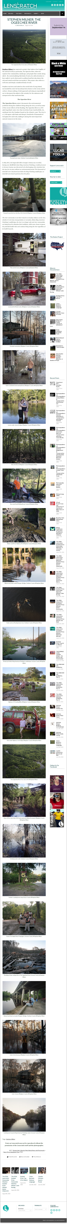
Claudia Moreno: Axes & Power (40, 1179)
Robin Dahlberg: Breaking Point (59, 332)
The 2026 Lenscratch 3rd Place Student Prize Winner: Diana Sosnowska (60, 605)
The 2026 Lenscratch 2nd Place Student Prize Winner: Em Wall (60, 618)
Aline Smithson (20, 25)
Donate (53, 171)
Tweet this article (13, 1156)
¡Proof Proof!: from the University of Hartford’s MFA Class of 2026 (60, 507)
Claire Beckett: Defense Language (32, 1179)
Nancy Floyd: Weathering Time (11, 1152)
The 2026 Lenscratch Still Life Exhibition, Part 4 (59, 697)
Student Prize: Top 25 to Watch (24, 1178)
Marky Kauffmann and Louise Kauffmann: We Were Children (59, 531)
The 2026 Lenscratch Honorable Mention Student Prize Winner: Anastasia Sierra (60, 577)
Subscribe (54, 182)
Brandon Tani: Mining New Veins (60, 519)
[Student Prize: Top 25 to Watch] (24, 1173)
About (61, 1)
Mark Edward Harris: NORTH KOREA (60, 340)
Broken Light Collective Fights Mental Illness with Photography (29, 1150)
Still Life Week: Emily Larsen (59, 734)
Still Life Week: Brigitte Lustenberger (60, 725)
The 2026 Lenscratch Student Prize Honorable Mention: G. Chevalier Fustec (60, 546)
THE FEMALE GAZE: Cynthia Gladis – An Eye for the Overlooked (60, 655)
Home (4, 13)
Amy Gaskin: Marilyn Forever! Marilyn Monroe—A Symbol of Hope (56, 357)
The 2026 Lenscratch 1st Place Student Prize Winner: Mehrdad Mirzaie (60, 632)
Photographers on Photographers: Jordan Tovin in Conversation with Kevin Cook (60, 471)
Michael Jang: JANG (60, 494)
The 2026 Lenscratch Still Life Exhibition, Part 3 (59, 685)
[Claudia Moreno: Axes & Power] (42, 1173)
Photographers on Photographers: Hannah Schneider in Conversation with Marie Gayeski (60, 415)
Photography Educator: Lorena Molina (60, 485)
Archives (21, 1208)
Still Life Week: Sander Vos (59, 707)
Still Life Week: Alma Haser (59, 715)
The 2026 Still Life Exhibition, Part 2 (60, 675)
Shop (42, 13)
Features (18, 13)
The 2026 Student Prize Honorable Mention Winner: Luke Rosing (15, 1182)
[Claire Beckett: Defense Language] (33, 1173)
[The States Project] (57, 246)
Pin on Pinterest (37, 1156)
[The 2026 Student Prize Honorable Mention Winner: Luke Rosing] (15, 1173)
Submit (35, 13)
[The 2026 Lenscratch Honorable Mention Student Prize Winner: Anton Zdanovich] (6, 1173)
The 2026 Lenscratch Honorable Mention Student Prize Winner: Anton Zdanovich (5, 1184)
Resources (27, 13)
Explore (10, 13)
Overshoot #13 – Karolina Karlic (59, 384)
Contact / (56, 1)
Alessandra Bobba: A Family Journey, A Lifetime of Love (56, 323)
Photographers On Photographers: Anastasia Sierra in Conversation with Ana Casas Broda (60, 432)
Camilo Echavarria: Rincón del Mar (59, 753)
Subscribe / (49, 1)
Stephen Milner (7, 69)
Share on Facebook (25, 1156)
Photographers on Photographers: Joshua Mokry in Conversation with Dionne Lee (60, 398)
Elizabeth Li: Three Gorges (60, 346)
